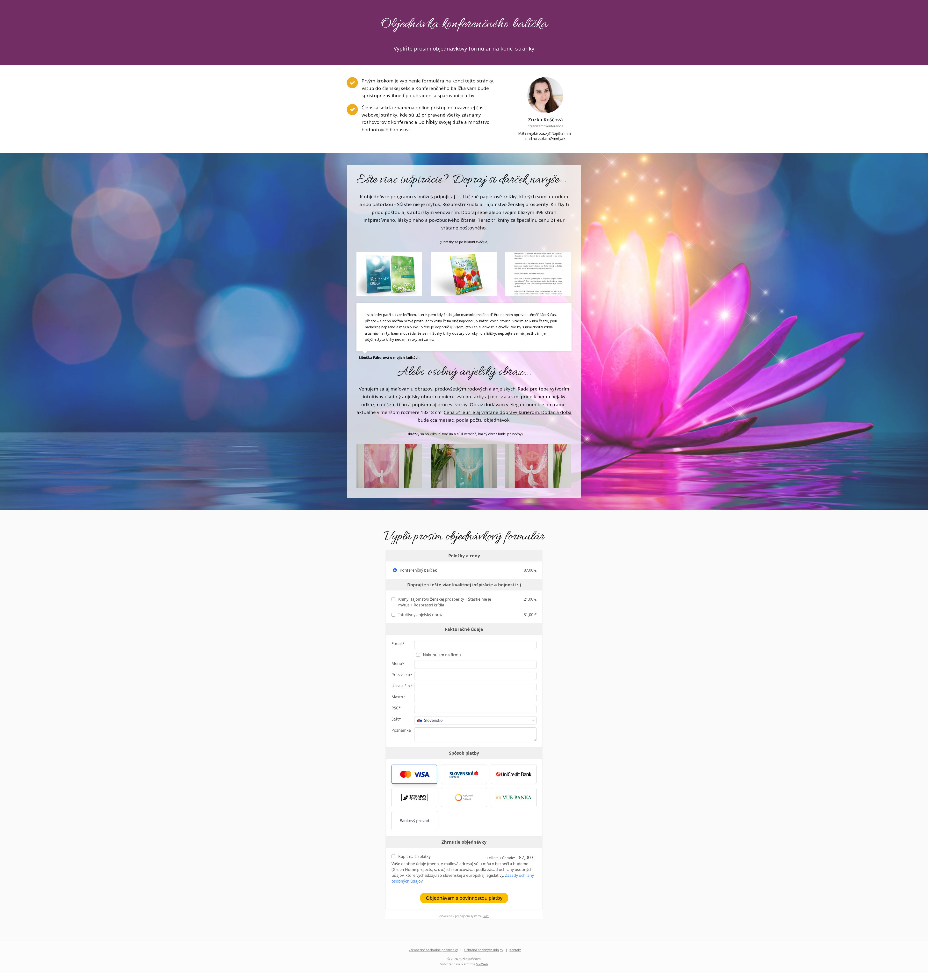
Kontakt (515, 950)
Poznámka (401, 730)
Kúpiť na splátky (414, 856)
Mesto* (398, 697)
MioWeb (482, 964)
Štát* (396, 719)
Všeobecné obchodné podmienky (433, 950)
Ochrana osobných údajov (483, 950)
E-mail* (398, 643)
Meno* (398, 663)
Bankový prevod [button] (414, 820)
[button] (414, 774)
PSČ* (396, 708)
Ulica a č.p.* (402, 685)
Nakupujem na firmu (441, 654)
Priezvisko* (402, 674)
